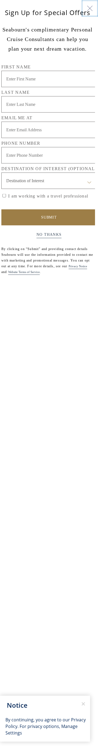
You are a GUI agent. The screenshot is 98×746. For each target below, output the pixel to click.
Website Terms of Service (24, 271)
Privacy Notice (78, 266)
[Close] (90, 8)
